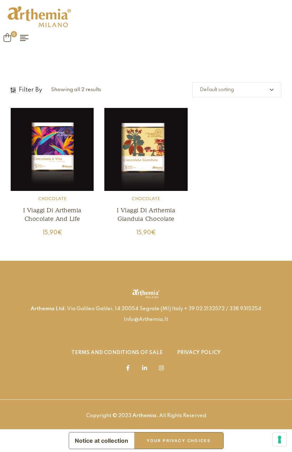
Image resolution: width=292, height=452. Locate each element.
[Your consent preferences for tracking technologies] (279, 439)
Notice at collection (101, 440)
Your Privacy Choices (179, 440)
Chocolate (52, 199)
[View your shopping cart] (7, 38)
